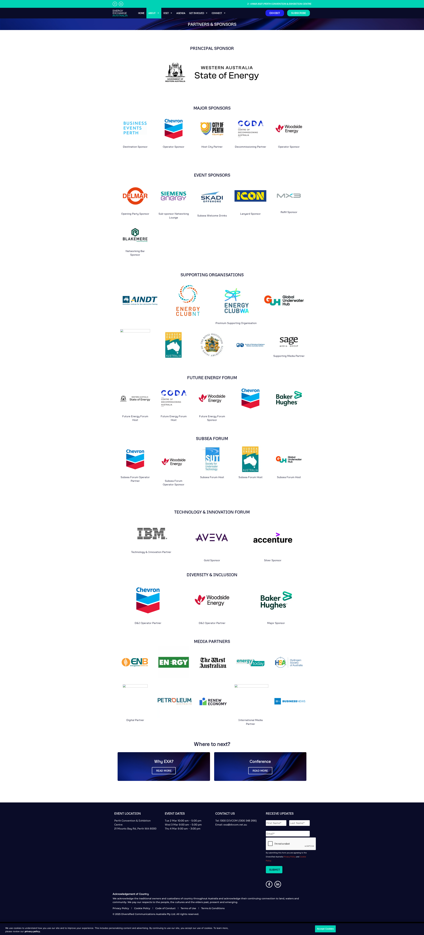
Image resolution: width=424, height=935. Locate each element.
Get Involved (196, 13)
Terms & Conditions (213, 908)
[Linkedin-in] (121, 4)
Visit (166, 13)
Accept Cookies (325, 928)
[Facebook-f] (115, 4)
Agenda (180, 13)
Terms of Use (188, 908)
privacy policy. (33, 931)
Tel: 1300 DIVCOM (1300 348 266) (236, 820)
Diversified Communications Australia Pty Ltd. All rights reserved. (160, 914)
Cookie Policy (142, 908)
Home (141, 13)
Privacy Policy (290, 857)
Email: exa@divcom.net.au (231, 824)
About (152, 13)
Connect (217, 13)
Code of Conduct (165, 908)
